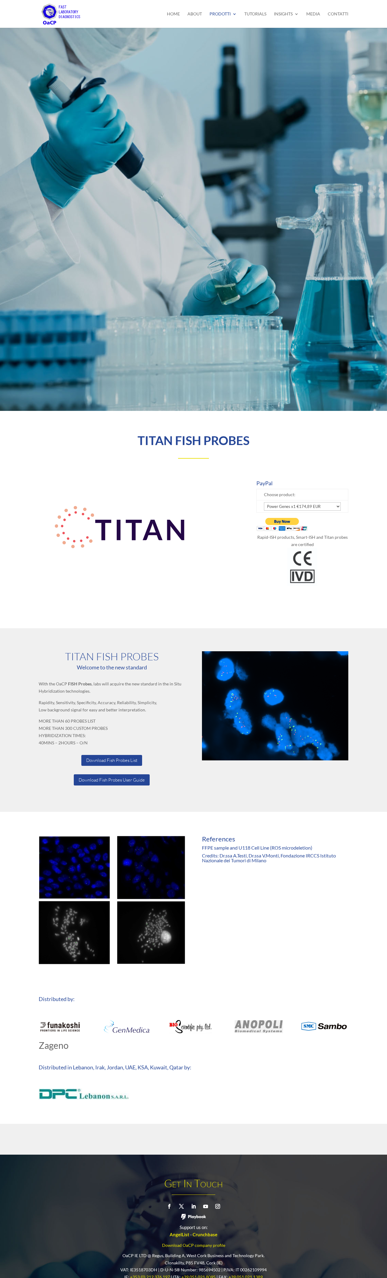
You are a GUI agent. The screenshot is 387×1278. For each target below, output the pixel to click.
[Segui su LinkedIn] (193, 1206)
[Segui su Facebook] (169, 1206)
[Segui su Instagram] (218, 1206)
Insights (283, 14)
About (194, 14)
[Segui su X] (181, 1206)
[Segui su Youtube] (205, 1206)
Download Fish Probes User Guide (112, 780)
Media (313, 14)
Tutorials (255, 14)
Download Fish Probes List (111, 760)
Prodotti (220, 14)
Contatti (338, 14)
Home (173, 14)
